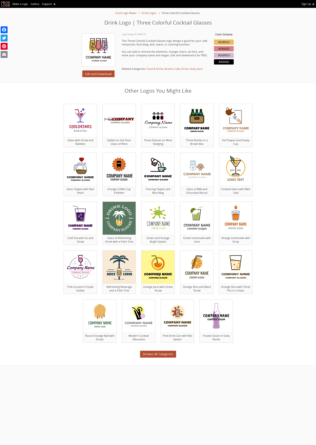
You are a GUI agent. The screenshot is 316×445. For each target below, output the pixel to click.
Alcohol (168, 69)
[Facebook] (4, 30)
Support (47, 4)
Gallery (35, 4)
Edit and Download (98, 74)
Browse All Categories (158, 354)
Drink (184, 69)
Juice (200, 69)
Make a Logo (20, 4)
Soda (192, 69)
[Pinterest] (4, 46)
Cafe (177, 69)
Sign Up (306, 4)
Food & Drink (154, 69)
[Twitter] (4, 38)
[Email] (4, 54)
